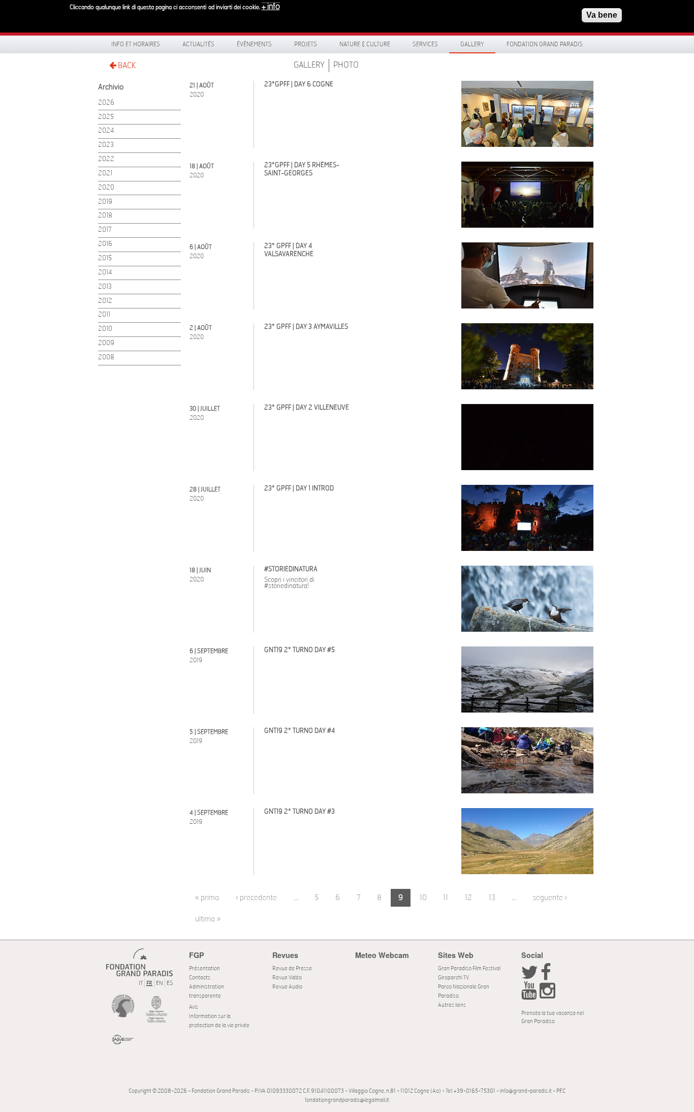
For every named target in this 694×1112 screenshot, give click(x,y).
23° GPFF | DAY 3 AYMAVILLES (306, 327)
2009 (106, 343)
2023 (106, 145)
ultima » (207, 919)
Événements (254, 44)
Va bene (601, 15)
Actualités (198, 44)
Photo (346, 65)
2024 (106, 131)
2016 (105, 244)
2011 (104, 315)
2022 (106, 159)
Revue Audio (287, 987)
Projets (305, 44)
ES (170, 983)
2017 (105, 230)
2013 (105, 287)
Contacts (199, 977)
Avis (193, 1007)
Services (425, 44)
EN (159, 983)
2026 (106, 103)
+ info (271, 7)
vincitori (297, 580)
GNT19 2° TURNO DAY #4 (299, 731)
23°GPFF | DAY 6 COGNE (298, 84)
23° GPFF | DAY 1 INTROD (299, 488)
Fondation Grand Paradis (545, 44)
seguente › (550, 898)
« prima (207, 898)
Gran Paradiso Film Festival (469, 968)
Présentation (204, 968)
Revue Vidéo (287, 977)
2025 (106, 117)
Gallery (472, 44)
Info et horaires (135, 44)
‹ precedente (256, 898)
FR (149, 983)
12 (468, 898)
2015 (105, 258)
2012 (105, 301)
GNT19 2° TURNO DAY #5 (299, 650)
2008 (106, 357)
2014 (105, 272)
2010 (105, 329)
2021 (105, 173)
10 (423, 898)
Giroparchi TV (453, 977)
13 (492, 898)
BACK (126, 65)
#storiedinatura (291, 569)
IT (141, 983)
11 (445, 898)
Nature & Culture (364, 44)
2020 (106, 187)
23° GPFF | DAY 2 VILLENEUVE (306, 408)
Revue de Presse (292, 968)
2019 (105, 202)
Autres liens (452, 1005)
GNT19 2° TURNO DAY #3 (299, 812)
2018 (105, 215)
